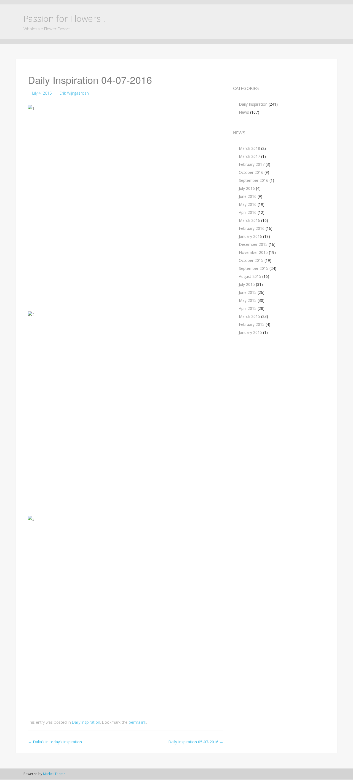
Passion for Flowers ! (64, 18)
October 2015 (251, 260)
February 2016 (251, 228)
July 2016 (247, 188)
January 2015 (250, 332)
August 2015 (250, 276)
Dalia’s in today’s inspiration (55, 741)
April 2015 (247, 308)
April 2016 (247, 212)
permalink (137, 722)
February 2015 (251, 324)
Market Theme (54, 773)
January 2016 (250, 236)
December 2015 (253, 244)
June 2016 (247, 196)
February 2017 (251, 164)
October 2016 (251, 172)
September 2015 (253, 268)
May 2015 (247, 300)
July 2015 (247, 284)
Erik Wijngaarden (74, 93)
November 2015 (253, 252)
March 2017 (249, 156)
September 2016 (253, 180)
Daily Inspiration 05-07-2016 (195, 741)
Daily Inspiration (86, 722)
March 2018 (249, 148)
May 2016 (247, 204)
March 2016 (249, 220)
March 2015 (249, 316)
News (244, 112)
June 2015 (247, 292)
